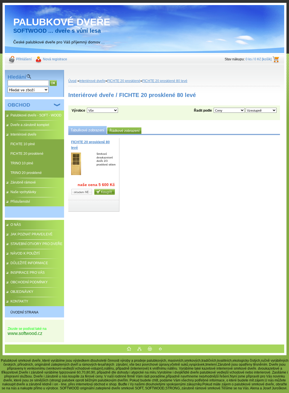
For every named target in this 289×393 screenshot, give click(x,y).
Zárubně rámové (23, 182)
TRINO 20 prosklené (26, 173)
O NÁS (15, 225)
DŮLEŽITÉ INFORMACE (29, 263)
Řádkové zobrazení (124, 131)
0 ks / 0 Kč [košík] (259, 59)
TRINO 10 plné (21, 163)
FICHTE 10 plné (22, 144)
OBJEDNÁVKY (21, 292)
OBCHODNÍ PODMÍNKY (29, 282)
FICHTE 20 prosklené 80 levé (164, 81)
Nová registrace (55, 59)
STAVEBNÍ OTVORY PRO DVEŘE (36, 244)
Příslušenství (20, 202)
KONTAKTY (19, 301)
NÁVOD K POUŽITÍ (25, 253)
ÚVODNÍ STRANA (24, 312)
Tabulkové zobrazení (87, 130)
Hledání (17, 77)
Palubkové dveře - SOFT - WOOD (36, 115)
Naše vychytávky (23, 192)
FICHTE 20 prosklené (26, 154)
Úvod (72, 81)
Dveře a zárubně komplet (29, 125)
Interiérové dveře (23, 134)
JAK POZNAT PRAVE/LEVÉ (31, 234)
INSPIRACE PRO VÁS (27, 273)
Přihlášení (24, 59)
